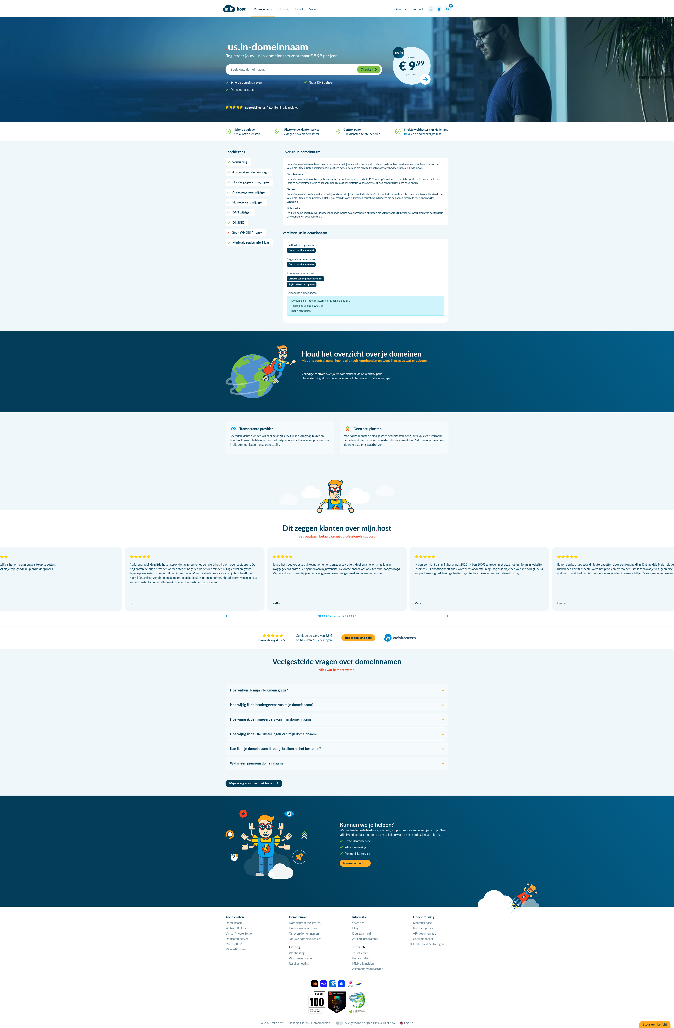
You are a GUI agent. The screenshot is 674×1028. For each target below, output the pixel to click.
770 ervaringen (322, 640)
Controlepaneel (423, 939)
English (408, 1023)
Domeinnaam (263, 9)
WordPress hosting (301, 958)
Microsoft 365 (235, 944)
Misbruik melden (363, 963)
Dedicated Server (237, 939)
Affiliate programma (365, 939)
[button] (431, 9)
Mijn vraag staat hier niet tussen (252, 783)
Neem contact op (355, 863)
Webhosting (297, 953)
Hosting (283, 9)
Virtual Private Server (239, 933)
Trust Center (360, 953)
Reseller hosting (299, 963)
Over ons (400, 9)
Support (418, 9)
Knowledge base (423, 928)
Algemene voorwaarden (367, 969)
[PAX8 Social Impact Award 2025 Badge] (337, 1002)
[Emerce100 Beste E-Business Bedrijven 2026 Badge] (317, 1002)
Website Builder (236, 928)
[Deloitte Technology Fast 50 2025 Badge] (357, 1002)
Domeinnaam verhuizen (304, 928)
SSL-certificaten (236, 949)
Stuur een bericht (655, 1024)
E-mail (299, 9)
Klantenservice (422, 923)
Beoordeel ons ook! (358, 638)
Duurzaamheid (361, 933)
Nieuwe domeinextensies (305, 939)
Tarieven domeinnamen (304, 933)
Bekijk (408, 134)
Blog (355, 928)
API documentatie (424, 933)
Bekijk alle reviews (286, 107)
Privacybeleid (361, 958)
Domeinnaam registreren (305, 923)
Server (313, 9)
